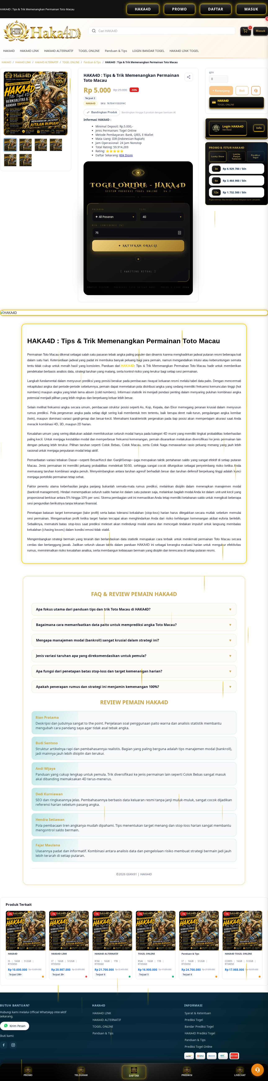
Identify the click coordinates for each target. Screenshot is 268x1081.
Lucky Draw (217, 156)
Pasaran (98, 209)
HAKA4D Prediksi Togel (200, 1033)
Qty (211, 72)
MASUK (251, 9)
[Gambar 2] (25, 145)
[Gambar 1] (10, 145)
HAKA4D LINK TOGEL (184, 51)
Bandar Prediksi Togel (199, 1026)
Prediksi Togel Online (198, 1047)
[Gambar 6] (25, 160)
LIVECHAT (240, 1075)
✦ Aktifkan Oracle (138, 245)
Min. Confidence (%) (108, 225)
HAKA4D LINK (29, 51)
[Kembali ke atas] (258, 1059)
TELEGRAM (81, 1075)
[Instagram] (13, 1045)
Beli (242, 90)
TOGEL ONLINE (89, 51)
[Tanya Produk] (255, 90)
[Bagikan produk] (188, 77)
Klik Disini (126, 155)
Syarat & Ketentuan (198, 1013)
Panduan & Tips (116, 51)
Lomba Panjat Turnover (236, 156)
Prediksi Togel (255, 156)
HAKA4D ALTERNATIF (58, 51)
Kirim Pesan (17, 1026)
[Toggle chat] (257, 1070)
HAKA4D (143, 9)
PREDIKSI (187, 1075)
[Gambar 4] (56, 145)
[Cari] (94, 31)
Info (259, 128)
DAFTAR (215, 9)
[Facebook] (3, 1045)
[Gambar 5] (10, 160)
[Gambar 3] (41, 145)
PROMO (179, 9)
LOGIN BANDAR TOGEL (148, 51)
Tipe (142, 209)
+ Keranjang (221, 90)
